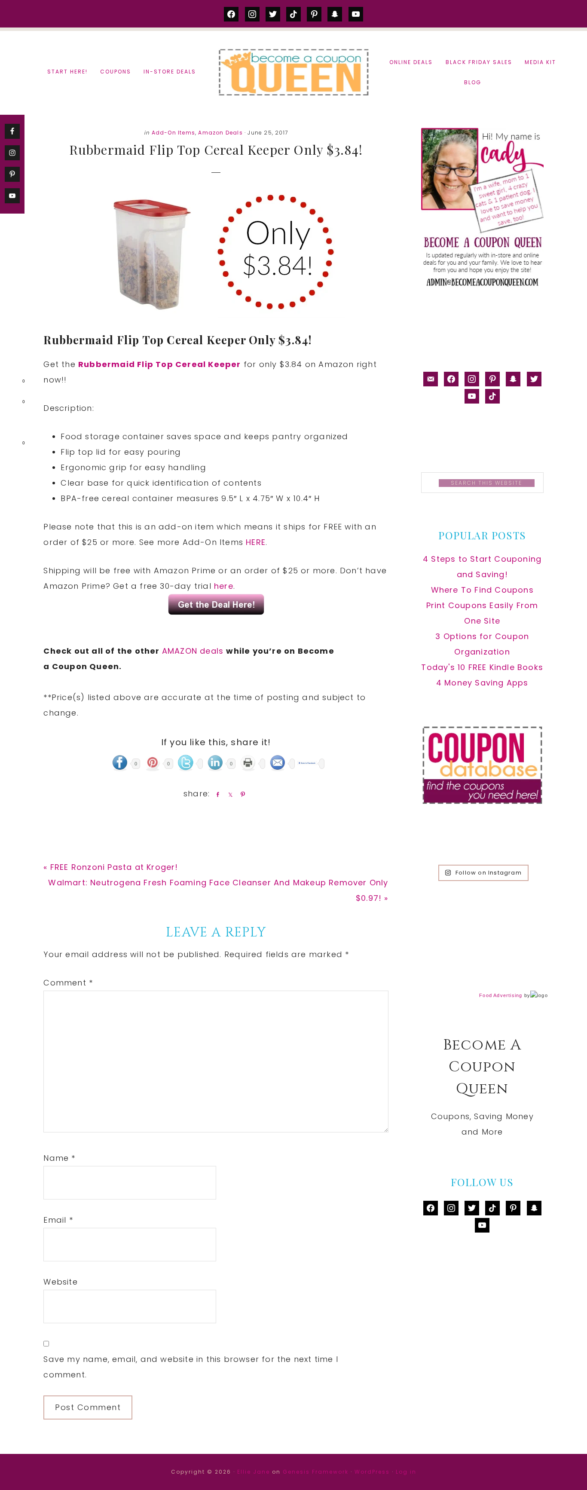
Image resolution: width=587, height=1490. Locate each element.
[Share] (216, 794)
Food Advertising (500, 995)
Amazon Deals (220, 132)
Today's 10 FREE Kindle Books (482, 667)
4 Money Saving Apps (482, 682)
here (223, 586)
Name (59, 1158)
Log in (406, 1471)
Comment (68, 982)
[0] (10, 383)
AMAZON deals (194, 651)
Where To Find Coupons (482, 589)
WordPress (372, 1471)
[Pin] (241, 794)
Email (58, 1220)
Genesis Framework (316, 1471)
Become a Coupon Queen (293, 72)
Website (60, 1281)
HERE (256, 542)
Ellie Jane (253, 1471)
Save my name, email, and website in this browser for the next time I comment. (190, 1367)
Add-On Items (173, 132)
